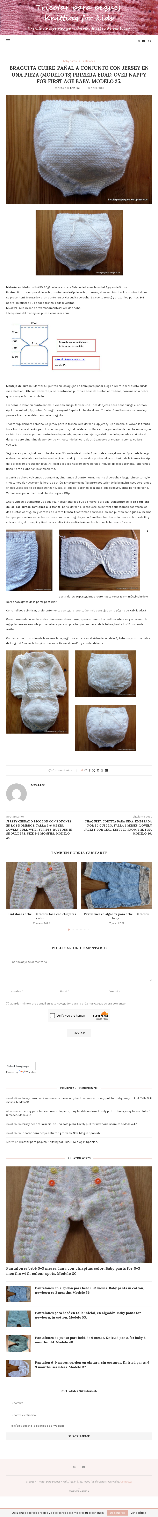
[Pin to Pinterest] (98, 770)
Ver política (138, 1512)
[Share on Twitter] (93, 770)
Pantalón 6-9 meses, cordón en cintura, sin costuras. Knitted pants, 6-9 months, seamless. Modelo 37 (93, 1364)
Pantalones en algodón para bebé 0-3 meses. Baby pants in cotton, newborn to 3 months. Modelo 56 (89, 1290)
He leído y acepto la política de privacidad (37, 1426)
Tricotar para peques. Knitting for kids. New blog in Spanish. (60, 1133)
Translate (31, 1072)
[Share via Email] (106, 770)
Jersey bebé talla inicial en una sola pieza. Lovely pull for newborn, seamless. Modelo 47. (79, 1124)
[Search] (150, 41)
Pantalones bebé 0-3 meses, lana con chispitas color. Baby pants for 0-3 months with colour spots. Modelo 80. (73, 1271)
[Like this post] (85, 770)
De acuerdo (117, 1513)
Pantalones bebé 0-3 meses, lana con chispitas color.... (41, 916)
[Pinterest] (139, 41)
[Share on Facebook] (90, 770)
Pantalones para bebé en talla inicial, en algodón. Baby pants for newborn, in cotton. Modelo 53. (88, 1315)
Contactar (126, 1481)
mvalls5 (75, 88)
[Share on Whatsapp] (102, 770)
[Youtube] (143, 41)
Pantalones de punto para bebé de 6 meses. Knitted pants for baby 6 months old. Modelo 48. (90, 1340)
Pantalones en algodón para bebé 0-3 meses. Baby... (116, 916)
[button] (11, 895)
